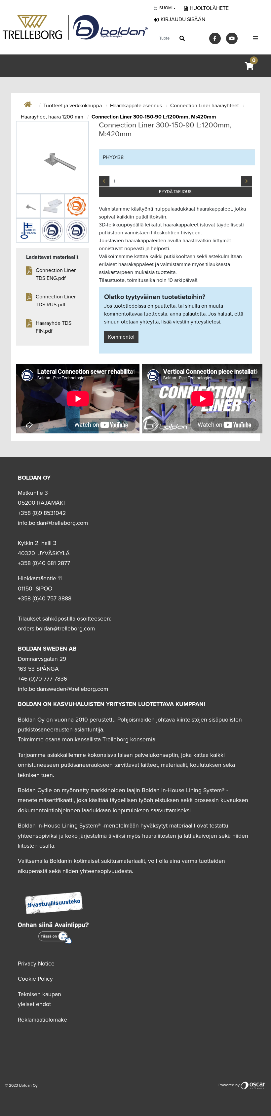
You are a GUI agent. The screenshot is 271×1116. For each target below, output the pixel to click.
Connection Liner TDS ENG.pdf (56, 274)
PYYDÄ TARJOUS (175, 191)
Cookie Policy (35, 978)
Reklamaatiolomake (42, 1019)
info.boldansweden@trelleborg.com (63, 689)
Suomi (166, 8)
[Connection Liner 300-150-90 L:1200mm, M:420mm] (52, 157)
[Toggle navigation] (255, 38)
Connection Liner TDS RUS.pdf (56, 300)
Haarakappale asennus (136, 105)
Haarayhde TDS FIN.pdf (53, 327)
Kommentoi (121, 337)
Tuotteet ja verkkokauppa (73, 105)
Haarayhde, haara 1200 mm (53, 117)
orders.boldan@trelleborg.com (56, 628)
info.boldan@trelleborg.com (53, 523)
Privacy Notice (36, 963)
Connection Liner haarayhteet (205, 105)
